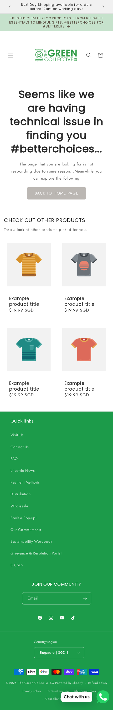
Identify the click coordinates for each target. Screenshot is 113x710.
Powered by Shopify (69, 683)
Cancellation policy (59, 699)
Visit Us (17, 434)
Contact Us (20, 447)
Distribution (20, 494)
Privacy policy (31, 691)
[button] (10, 55)
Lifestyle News (23, 470)
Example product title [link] (24, 301)
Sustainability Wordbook (31, 541)
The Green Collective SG (36, 683)
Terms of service (58, 691)
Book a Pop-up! (24, 517)
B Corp (17, 565)
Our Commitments (26, 529)
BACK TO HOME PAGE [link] (56, 193)
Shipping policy (85, 691)
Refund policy (97, 683)
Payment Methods (25, 482)
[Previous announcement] (10, 7)
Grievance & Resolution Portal (36, 553)
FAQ (14, 458)
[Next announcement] (103, 7)
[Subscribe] (85, 598)
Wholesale (19, 506)
